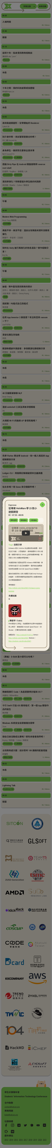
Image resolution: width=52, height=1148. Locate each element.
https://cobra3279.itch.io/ (25, 635)
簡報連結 (23, 520)
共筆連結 (33, 520)
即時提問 (13, 520)
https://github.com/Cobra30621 (19, 638)
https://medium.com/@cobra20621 (20, 641)
